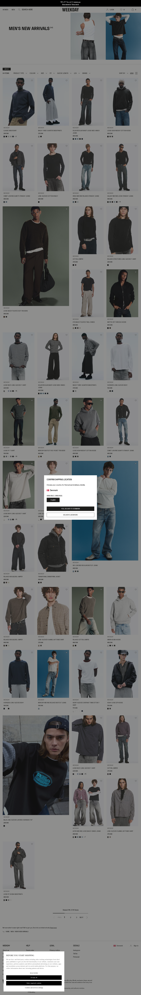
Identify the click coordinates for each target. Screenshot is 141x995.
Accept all (34, 977)
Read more (34, 973)
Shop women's (66, 4)
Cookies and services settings (34, 988)
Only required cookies (34, 983)
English (53, 500)
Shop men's (75, 4)
